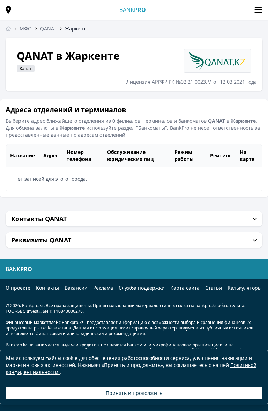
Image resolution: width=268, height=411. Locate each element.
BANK (132, 10)
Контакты (47, 287)
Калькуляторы (245, 287)
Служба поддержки (142, 287)
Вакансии (76, 287)
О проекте (18, 287)
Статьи (213, 287)
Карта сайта (185, 287)
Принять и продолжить (134, 393)
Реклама (103, 287)
